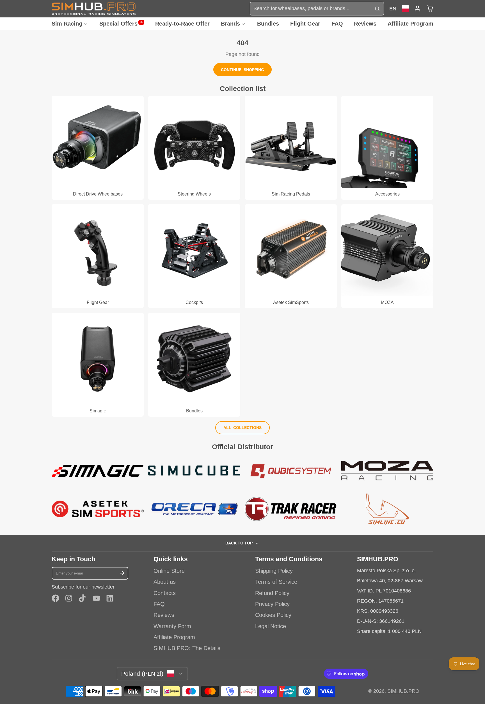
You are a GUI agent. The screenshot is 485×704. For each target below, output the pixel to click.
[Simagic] (98, 365)
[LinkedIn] (110, 598)
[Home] (94, 8)
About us (165, 582)
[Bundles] (194, 365)
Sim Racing (67, 24)
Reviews (365, 24)
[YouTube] (96, 598)
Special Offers (121, 24)
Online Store (169, 571)
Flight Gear (305, 24)
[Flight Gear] (98, 256)
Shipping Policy (274, 571)
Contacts (165, 593)
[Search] (377, 8)
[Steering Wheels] (194, 148)
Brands (230, 24)
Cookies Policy (273, 615)
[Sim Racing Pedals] (291, 148)
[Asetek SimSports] (291, 256)
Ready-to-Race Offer (182, 24)
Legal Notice (270, 626)
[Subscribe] (122, 573)
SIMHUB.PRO (403, 691)
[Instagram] (69, 598)
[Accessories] (387, 148)
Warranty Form (172, 626)
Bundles (268, 24)
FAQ (337, 24)
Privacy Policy (272, 604)
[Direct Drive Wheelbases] (98, 148)
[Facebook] (55, 598)
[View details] (98, 471)
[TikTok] (82, 598)
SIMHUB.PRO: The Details (187, 648)
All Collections (242, 427)
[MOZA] (387, 256)
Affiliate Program (410, 24)
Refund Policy (272, 593)
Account (417, 8)
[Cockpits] (194, 256)
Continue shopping (242, 69)
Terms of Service (276, 582)
